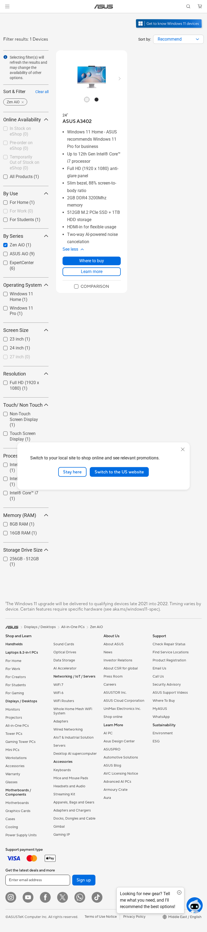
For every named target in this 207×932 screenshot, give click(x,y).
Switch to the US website (119, 471)
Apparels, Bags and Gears (73, 802)
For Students (15, 218)
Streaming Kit (64, 794)
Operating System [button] (22, 285)
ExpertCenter (15, 261)
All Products (14, 175)
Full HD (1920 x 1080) (18, 383)
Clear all (42, 92)
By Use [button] (10, 193)
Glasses (11, 782)
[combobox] (178, 39)
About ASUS (114, 644)
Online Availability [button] (22, 119)
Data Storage (64, 660)
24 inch (10, 346)
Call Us (158, 676)
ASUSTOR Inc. (115, 692)
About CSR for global (121, 668)
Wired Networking (68, 729)
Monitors (12, 709)
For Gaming (14, 693)
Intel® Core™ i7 (17, 491)
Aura (107, 798)
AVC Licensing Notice (121, 773)
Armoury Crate (115, 790)
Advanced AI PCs (117, 781)
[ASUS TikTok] (97, 897)
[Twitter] (62, 897)
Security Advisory (167, 684)
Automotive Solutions (121, 757)
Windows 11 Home (21, 292)
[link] (103, 7)
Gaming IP (61, 834)
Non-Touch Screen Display (20, 414)
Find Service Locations (171, 652)
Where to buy (91, 260)
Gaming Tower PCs (20, 742)
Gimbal (59, 826)
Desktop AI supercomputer (75, 754)
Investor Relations (118, 660)
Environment (163, 733)
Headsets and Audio (69, 786)
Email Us (159, 668)
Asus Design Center (119, 741)
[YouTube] (28, 897)
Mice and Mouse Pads (70, 778)
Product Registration (169, 660)
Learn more (91, 271)
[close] (183, 449)
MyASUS (160, 709)
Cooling (11, 827)
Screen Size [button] (16, 330)
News (108, 652)
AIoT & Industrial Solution (73, 737)
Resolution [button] (14, 374)
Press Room (113, 676)
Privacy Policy (134, 917)
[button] (7, 6)
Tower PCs (13, 734)
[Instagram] (10, 897)
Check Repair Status (169, 644)
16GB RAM (13, 531)
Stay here (72, 471)
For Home (12, 201)
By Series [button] (13, 236)
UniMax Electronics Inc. (122, 709)
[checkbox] (23, 420)
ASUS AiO (12, 252)
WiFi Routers (63, 701)
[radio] (87, 99)
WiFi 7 (58, 685)
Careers (110, 684)
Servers (59, 745)
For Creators (15, 677)
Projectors (13, 717)
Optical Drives (64, 652)
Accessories (15, 766)
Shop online (113, 717)
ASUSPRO (112, 749)
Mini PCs (12, 750)
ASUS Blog (112, 765)
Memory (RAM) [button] (19, 515)
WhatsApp (161, 717)
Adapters (60, 721)
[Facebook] (45, 897)
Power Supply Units (21, 835)
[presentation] (197, 39)
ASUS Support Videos (170, 692)
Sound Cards (63, 644)
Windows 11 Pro (18, 306)
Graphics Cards (17, 811)
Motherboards (17, 803)
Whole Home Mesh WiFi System (72, 711)
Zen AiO (10, 243)
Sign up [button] (84, 880)
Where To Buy (164, 701)
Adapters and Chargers (72, 810)
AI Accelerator (65, 668)
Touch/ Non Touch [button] (23, 405)
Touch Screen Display (16, 434)
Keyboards (62, 770)
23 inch (10, 337)
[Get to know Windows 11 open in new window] (169, 28)
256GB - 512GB (17, 557)
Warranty (12, 774)
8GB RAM (12, 522)
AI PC (108, 733)
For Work (12, 669)
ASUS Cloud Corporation (124, 701)
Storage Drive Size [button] (23, 550)
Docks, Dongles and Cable (74, 818)
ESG (156, 741)
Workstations (16, 758)
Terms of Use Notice (101, 917)
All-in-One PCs (17, 726)
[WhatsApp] (79, 897)
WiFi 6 (58, 693)
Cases (10, 819)
